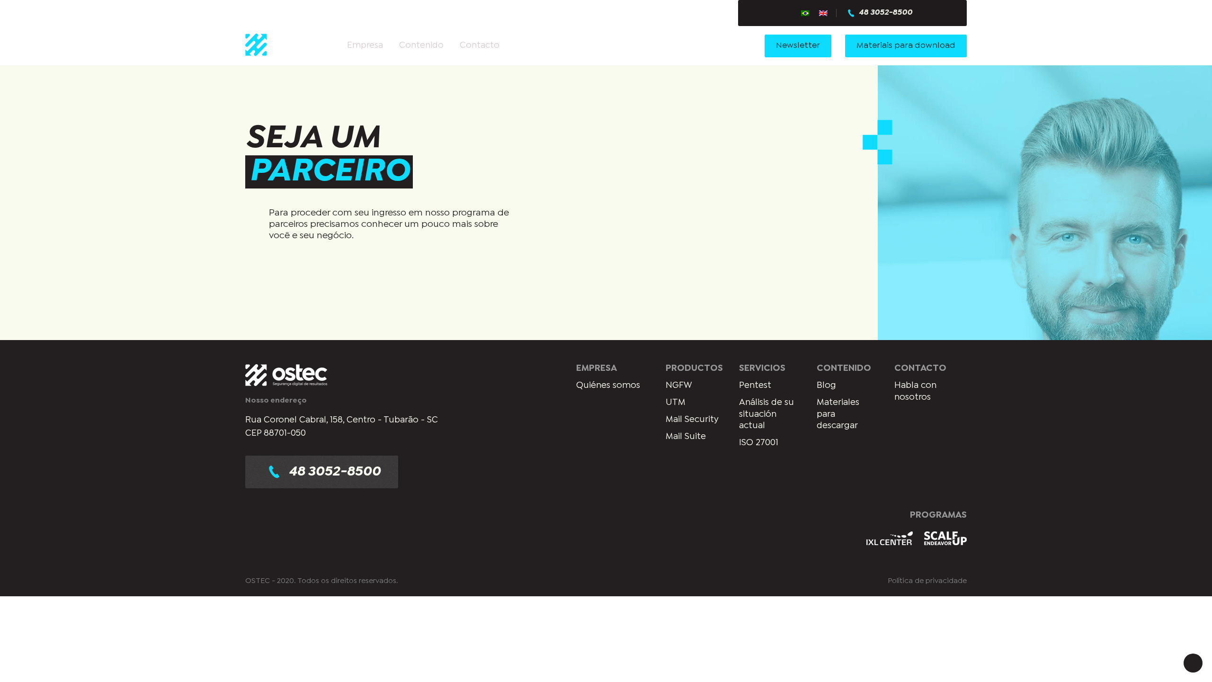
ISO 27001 (758, 443)
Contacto (479, 45)
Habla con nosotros (915, 391)
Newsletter (798, 45)
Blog (826, 385)
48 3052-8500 (885, 12)
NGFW (679, 385)
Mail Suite (686, 436)
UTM (676, 402)
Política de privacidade (927, 581)
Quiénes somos (608, 385)
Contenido (421, 45)
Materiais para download (905, 45)
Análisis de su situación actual (766, 414)
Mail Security (692, 419)
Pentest (755, 385)
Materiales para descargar (838, 414)
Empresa (365, 45)
